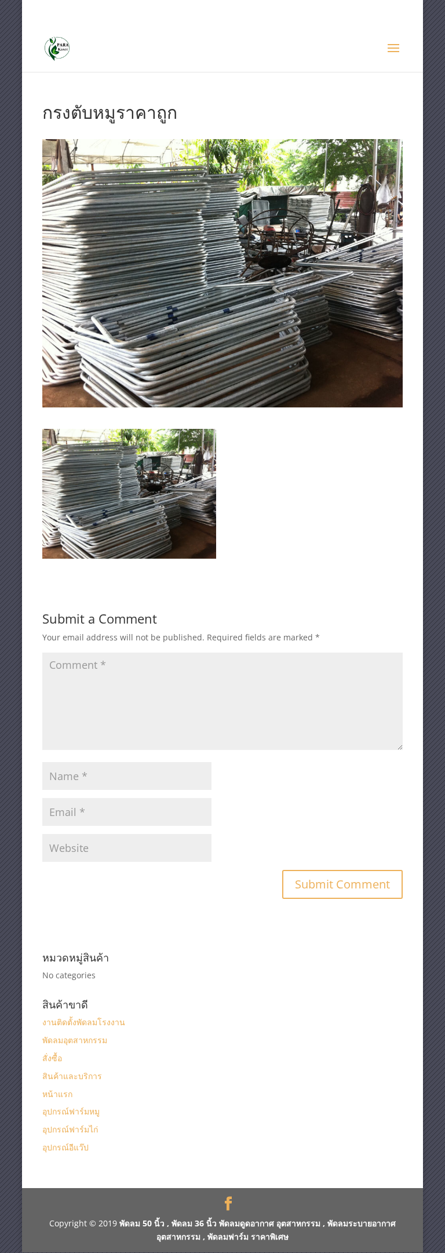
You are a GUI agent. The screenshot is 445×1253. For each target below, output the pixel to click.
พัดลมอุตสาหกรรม (74, 1040)
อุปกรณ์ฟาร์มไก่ (70, 1129)
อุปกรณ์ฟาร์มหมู (71, 1111)
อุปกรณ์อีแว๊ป (65, 1147)
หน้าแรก (57, 1093)
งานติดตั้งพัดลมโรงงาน (83, 1022)
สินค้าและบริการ (72, 1075)
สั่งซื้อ (52, 1057)
